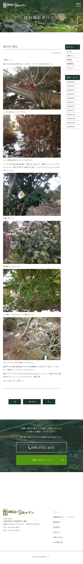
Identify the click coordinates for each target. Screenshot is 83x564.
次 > (49, 402)
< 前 (14, 402)
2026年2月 (70, 106)
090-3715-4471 (33, 524)
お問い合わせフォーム (41, 460)
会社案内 (56, 527)
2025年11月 (71, 118)
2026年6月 (70, 90)
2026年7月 (70, 86)
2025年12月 (71, 114)
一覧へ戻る (32, 402)
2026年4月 (70, 98)
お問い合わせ (58, 537)
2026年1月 (70, 110)
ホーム (55, 512)
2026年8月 (70, 82)
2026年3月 (70, 102)
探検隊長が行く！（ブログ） (64, 517)
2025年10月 (71, 122)
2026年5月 (70, 94)
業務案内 (56, 522)
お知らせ (56, 532)
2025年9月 (70, 126)
